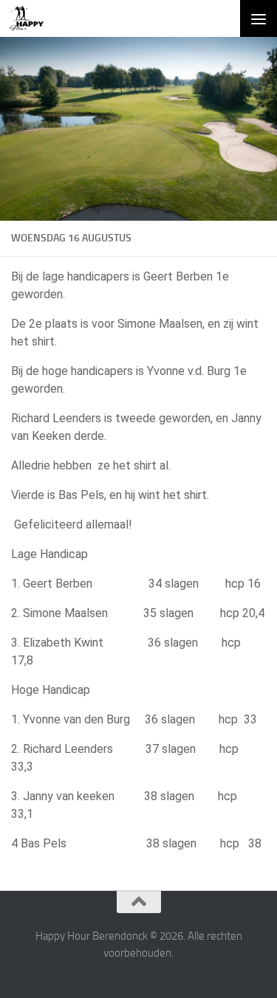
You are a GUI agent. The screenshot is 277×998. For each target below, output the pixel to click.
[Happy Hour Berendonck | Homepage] (32, 18)
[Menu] (258, 18)
